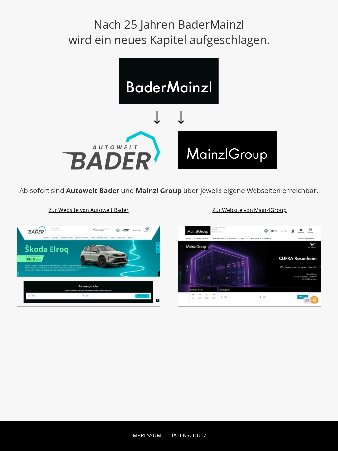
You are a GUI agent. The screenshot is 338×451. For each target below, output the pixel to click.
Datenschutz (188, 435)
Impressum (146, 435)
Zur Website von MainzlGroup (249, 210)
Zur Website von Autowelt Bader (89, 210)
